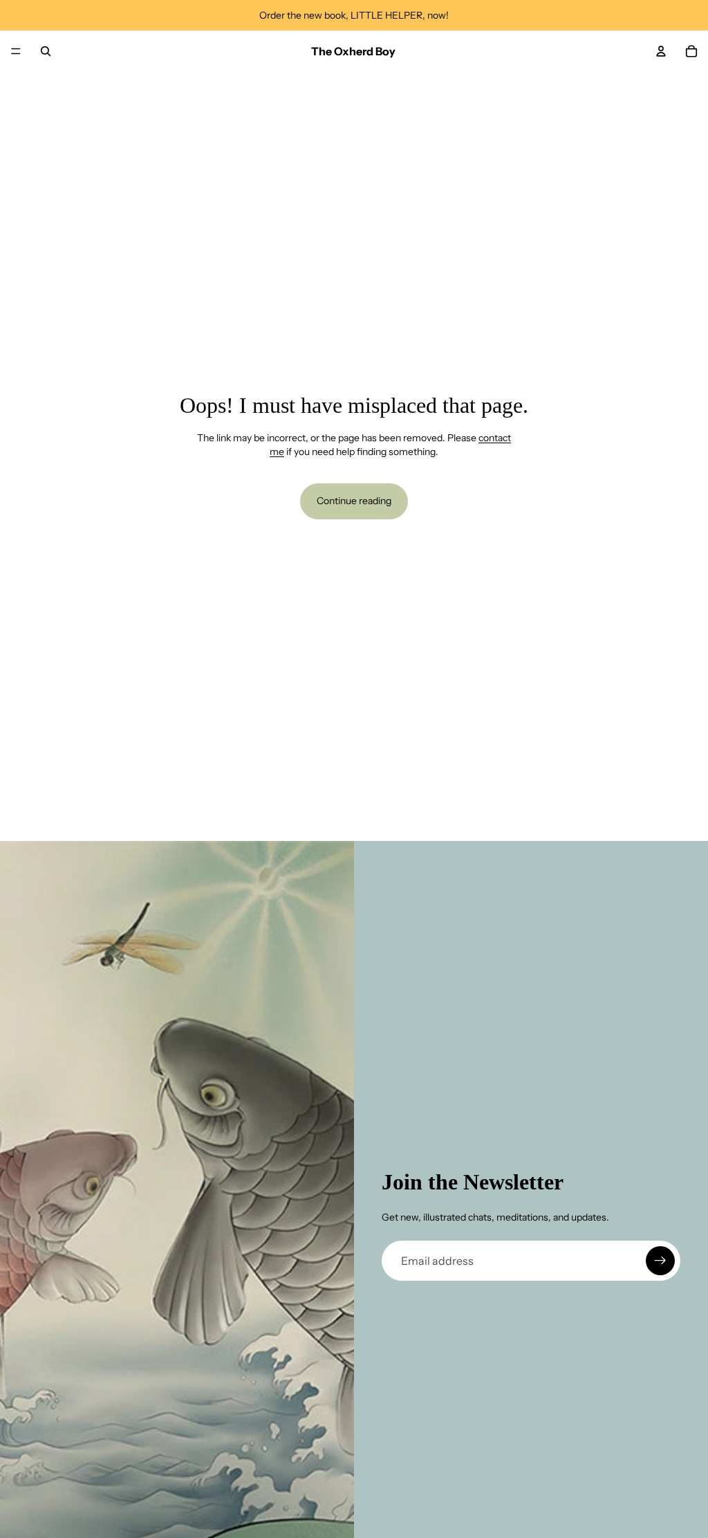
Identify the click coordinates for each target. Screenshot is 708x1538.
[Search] (45, 51)
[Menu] (16, 51)
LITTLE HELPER (386, 15)
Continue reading (354, 500)
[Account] (661, 51)
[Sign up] (660, 1260)
